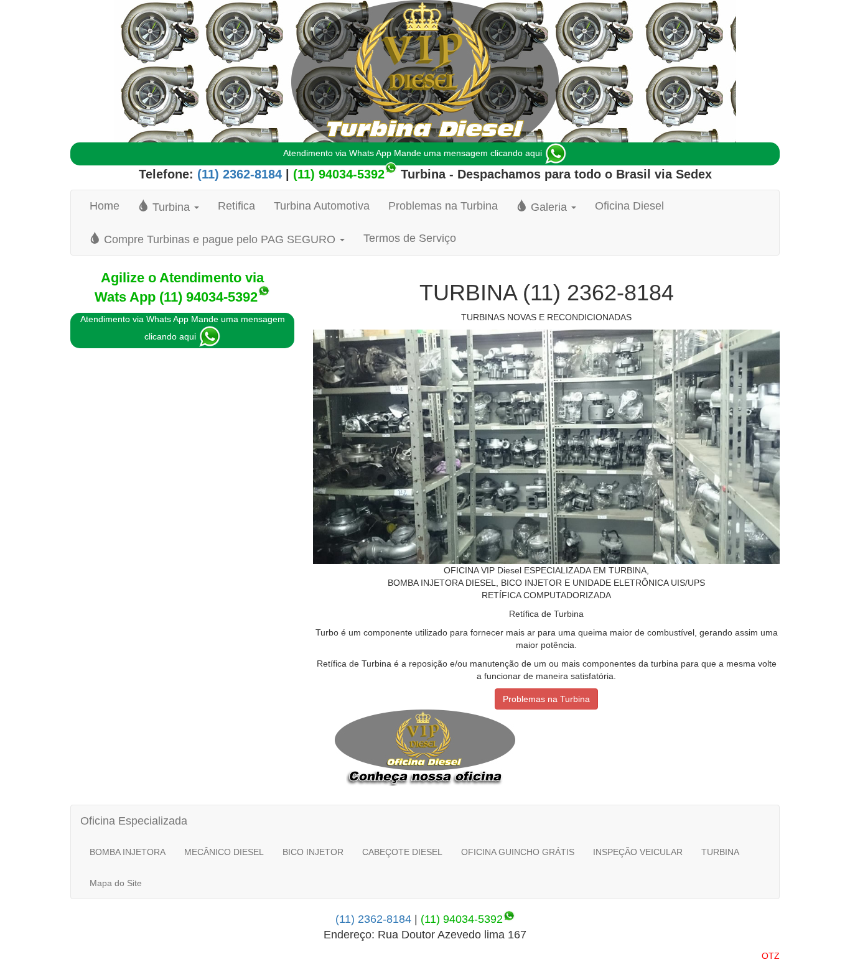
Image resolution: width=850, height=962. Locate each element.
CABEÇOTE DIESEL (402, 852)
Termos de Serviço (409, 238)
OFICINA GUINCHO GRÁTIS (517, 852)
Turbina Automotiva (322, 206)
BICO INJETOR (313, 852)
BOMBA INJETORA (128, 852)
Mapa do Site (116, 883)
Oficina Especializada (133, 821)
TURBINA (720, 852)
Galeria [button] (549, 207)
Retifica (236, 206)
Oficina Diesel (629, 206)
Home (104, 206)
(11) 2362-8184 (238, 174)
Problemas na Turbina (443, 206)
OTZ (771, 956)
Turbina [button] (171, 207)
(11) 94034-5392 (339, 174)
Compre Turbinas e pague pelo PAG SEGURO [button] (220, 239)
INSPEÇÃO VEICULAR (638, 852)
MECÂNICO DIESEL (224, 852)
